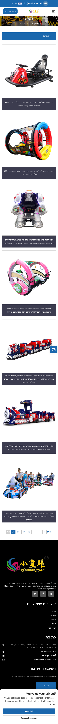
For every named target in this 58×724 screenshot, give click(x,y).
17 (34, 532)
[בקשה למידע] (53, 349)
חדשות (53, 619)
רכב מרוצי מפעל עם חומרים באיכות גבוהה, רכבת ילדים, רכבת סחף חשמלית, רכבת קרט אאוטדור (29, 104)
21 (13, 532)
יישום (54, 624)
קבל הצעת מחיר (10, 11)
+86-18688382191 (48, 651)
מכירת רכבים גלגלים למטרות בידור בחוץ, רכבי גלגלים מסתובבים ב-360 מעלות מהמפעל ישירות (29, 173)
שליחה (46, 685)
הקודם (49, 532)
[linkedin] (35, 594)
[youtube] (51, 594)
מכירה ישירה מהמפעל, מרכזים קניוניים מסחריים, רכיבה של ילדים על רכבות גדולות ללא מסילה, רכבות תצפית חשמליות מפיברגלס (29, 447)
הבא (8, 532)
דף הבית (32, 23)
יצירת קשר (52, 628)
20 (18, 532)
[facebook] (43, 594)
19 (24, 532)
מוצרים (22, 23)
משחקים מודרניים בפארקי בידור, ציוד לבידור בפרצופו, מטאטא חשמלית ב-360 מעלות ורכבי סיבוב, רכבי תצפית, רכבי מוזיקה (29, 310)
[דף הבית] (35, 11)
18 (29, 532)
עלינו (54, 611)
